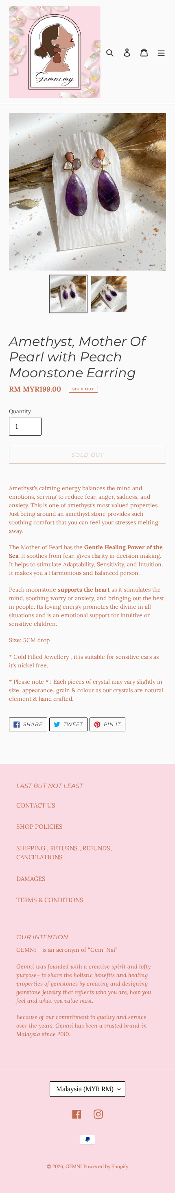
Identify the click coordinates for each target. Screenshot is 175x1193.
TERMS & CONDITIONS (49, 900)
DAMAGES (31, 879)
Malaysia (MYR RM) (85, 1089)
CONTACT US (35, 805)
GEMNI (74, 1166)
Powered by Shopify (105, 1166)
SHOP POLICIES (39, 826)
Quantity (20, 411)
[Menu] (161, 52)
